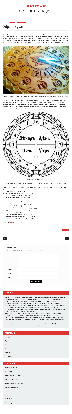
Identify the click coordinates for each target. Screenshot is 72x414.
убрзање (17, 232)
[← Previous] (5, 238)
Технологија (8, 356)
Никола (7, 387)
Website (11, 277)
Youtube (37, 6)
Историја (7, 348)
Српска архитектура (20, 399)
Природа (7, 352)
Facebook (28, 6)
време (9, 232)
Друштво (65, 230)
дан (13, 232)
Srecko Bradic (21, 22)
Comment (12, 255)
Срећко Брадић (36, 11)
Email (10, 273)
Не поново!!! (18, 375)
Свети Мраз (18, 391)
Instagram (41, 6)
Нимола (7, 379)
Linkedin (34, 6)
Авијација (7, 337)
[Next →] (67, 238)
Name (10, 269)
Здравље (7, 344)
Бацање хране (19, 383)
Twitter (31, 6)
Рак (16, 367)
